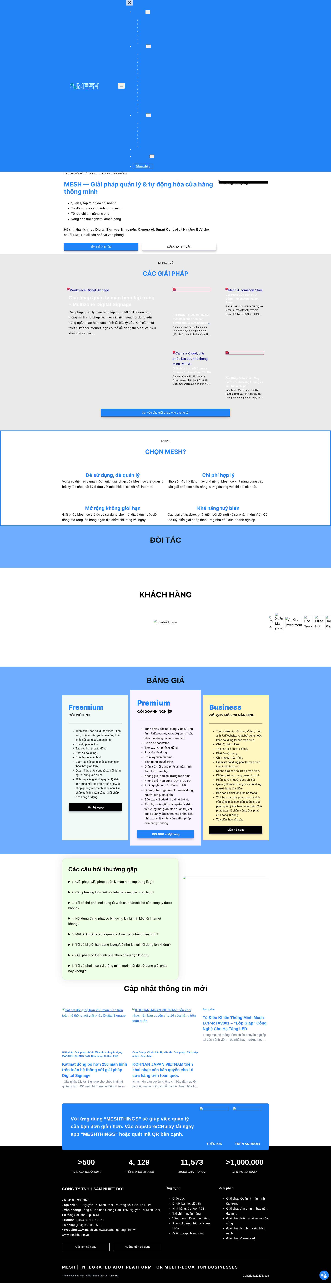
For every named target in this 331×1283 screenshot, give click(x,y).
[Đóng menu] (129, 3)
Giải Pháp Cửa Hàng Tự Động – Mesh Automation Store (242, 298)
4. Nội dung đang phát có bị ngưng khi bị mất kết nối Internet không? (114, 921)
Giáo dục (178, 1198)
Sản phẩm (146, 1056)
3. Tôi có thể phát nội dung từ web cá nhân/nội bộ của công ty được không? (120, 905)
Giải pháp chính (84, 1052)
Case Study (139, 1052)
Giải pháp (67, 1052)
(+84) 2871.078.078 (90, 1220)
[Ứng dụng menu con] (148, 115)
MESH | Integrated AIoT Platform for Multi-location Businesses (150, 1267)
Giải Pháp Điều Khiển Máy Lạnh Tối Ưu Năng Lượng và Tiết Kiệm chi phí (244, 382)
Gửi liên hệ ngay (85, 1246)
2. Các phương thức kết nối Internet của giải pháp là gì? (113, 892)
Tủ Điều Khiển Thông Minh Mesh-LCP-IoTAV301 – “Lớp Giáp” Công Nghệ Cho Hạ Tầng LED (235, 1023)
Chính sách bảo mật (73, 1275)
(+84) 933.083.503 (88, 1225)
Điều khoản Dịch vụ (97, 1275)
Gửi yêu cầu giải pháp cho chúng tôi (165, 412)
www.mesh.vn (87, 1229)
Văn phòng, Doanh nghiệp (190, 1218)
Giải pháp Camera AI (240, 1238)
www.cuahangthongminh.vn (118, 1229)
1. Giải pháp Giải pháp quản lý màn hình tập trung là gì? (113, 882)
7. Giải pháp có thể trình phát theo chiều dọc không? (110, 955)
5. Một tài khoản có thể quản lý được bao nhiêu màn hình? (115, 934)
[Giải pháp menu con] (147, 12)
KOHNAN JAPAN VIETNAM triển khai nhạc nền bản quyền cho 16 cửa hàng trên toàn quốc (162, 1070)
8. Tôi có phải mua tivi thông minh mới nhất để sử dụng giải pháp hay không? (118, 968)
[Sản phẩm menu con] (148, 46)
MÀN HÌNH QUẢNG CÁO (76, 1056)
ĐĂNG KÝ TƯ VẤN (179, 247)
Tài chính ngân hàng (186, 1213)
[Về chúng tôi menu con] (151, 156)
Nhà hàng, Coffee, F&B (104, 1056)
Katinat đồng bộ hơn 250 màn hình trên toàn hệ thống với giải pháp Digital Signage (94, 1070)
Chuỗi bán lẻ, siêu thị (159, 1052)
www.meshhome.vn (75, 1234)
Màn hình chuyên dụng (108, 1052)
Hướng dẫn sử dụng (138, 1246)
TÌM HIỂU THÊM (101, 247)
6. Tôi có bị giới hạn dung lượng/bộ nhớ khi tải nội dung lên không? (121, 944)
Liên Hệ (114, 1275)
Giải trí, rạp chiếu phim (188, 1233)
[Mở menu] (121, 86)
